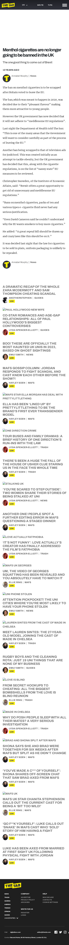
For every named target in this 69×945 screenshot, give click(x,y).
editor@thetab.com (44, 932)
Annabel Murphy (20, 76)
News (33, 76)
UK (12, 301)
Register (25, 913)
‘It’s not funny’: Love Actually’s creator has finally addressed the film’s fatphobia (32, 546)
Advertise (25, 897)
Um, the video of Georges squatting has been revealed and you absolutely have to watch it (34, 574)
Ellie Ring (15, 582)
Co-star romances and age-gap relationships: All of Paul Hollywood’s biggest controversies (31, 321)
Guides (38, 298)
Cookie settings (50, 902)
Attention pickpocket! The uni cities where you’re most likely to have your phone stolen (34, 603)
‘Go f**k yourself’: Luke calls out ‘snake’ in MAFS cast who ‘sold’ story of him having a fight (33, 827)
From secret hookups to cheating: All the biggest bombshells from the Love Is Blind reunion (29, 691)
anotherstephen (20, 298)
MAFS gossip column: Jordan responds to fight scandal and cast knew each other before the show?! (34, 373)
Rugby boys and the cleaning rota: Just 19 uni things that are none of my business (33, 660)
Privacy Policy (28, 900)
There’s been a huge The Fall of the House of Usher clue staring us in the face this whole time (33, 464)
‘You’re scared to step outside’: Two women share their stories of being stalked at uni (34, 493)
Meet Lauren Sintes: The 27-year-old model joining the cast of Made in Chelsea (32, 635)
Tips (50, 5)
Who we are (48, 897)
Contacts (47, 900)
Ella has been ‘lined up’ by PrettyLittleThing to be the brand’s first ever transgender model (33, 409)
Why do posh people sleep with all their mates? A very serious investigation (34, 721)
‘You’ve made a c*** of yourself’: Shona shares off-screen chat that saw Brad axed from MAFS (32, 774)
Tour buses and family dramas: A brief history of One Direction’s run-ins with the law (32, 439)
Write (40, 5)
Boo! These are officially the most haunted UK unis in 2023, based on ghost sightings (29, 347)
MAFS (31, 383)
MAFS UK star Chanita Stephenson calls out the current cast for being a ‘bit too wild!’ (34, 802)
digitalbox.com (15, 932)
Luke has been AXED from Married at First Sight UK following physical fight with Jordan (33, 852)
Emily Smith (16, 354)
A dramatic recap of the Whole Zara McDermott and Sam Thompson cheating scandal (31, 290)
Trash (44, 447)
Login (23, 915)
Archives (25, 902)
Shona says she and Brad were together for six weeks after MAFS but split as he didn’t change (34, 749)
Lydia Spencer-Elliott (23, 330)
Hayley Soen (17, 383)
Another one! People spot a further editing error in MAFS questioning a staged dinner (30, 517)
